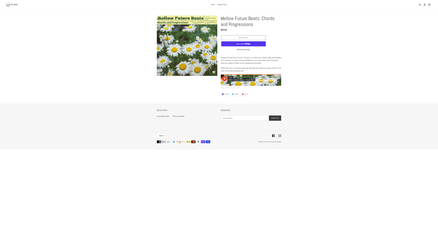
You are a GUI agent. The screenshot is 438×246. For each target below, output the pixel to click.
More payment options (243, 49)
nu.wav (222, 87)
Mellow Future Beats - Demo (233, 87)
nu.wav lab (266, 142)
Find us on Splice (178, 116)
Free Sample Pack (163, 116)
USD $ (161, 136)
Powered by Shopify (275, 142)
